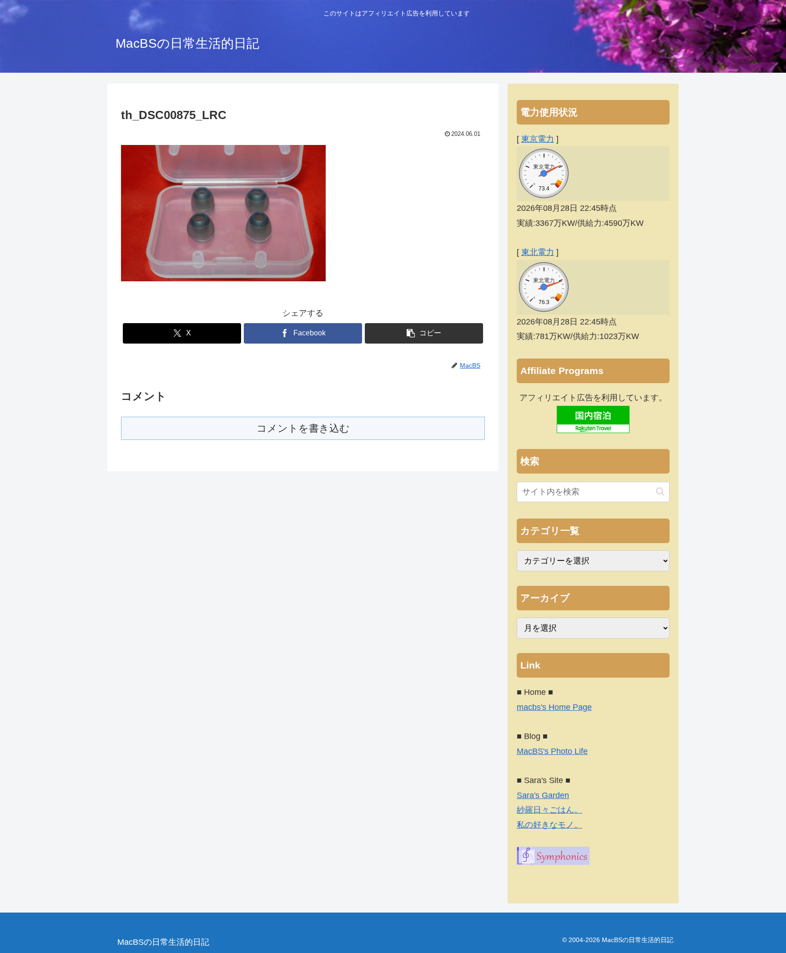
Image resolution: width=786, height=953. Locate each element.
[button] (424, 333)
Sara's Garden (543, 795)
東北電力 (537, 252)
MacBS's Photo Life (552, 751)
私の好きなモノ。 (549, 824)
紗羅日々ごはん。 (549, 809)
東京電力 (537, 139)
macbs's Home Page (554, 707)
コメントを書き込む (303, 428)
